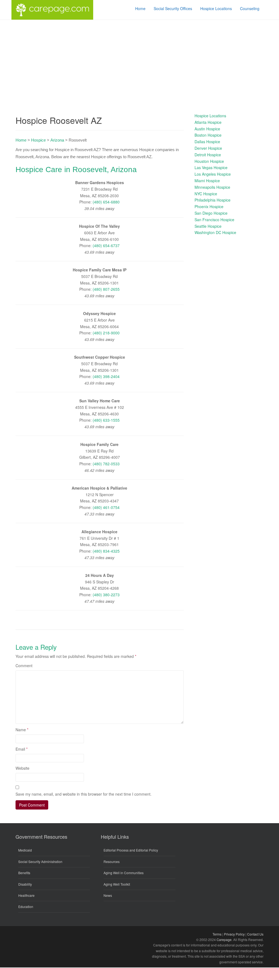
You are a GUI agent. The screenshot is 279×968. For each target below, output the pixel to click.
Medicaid (25, 850)
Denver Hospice (208, 148)
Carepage (224, 939)
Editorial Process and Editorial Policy (131, 850)
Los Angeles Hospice (213, 174)
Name (22, 729)
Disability (25, 884)
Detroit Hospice (208, 154)
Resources (112, 861)
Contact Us (255, 934)
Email (22, 749)
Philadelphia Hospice (213, 200)
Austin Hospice (207, 128)
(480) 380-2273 (106, 594)
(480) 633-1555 (106, 420)
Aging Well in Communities (124, 872)
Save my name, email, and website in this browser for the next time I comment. (83, 794)
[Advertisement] (139, 61)
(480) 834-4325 (106, 551)
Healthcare (26, 895)
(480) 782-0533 (106, 463)
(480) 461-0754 (106, 507)
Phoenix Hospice (209, 206)
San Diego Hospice (211, 213)
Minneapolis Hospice (212, 187)
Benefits (24, 872)
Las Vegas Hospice (211, 167)
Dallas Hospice (207, 141)
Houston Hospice (209, 161)
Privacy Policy (234, 934)
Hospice (38, 140)
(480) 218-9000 (106, 332)
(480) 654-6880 (106, 202)
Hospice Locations (210, 115)
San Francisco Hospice (214, 219)
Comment (24, 665)
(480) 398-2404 (106, 376)
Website (22, 768)
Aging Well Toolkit (117, 884)
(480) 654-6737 (106, 245)
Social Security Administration (40, 861)
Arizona (57, 140)
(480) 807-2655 (106, 289)
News (108, 895)
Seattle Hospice (208, 226)
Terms (217, 934)
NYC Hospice (206, 193)
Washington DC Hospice (215, 232)
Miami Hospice (207, 180)
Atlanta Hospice (208, 122)
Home (21, 140)
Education (25, 906)
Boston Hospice (208, 135)
